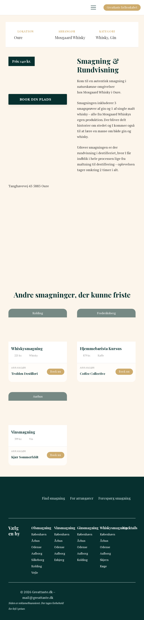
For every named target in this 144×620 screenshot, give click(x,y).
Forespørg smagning (114, 498)
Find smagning (53, 498)
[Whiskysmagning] (37, 325)
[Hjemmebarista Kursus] (106, 325)
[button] (93, 7)
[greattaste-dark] (6, 8)
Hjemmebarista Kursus (101, 348)
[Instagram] (106, 600)
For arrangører (81, 498)
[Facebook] (97, 600)
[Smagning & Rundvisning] (37, 59)
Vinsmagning (23, 431)
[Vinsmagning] (37, 408)
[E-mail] (115, 600)
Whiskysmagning (27, 348)
